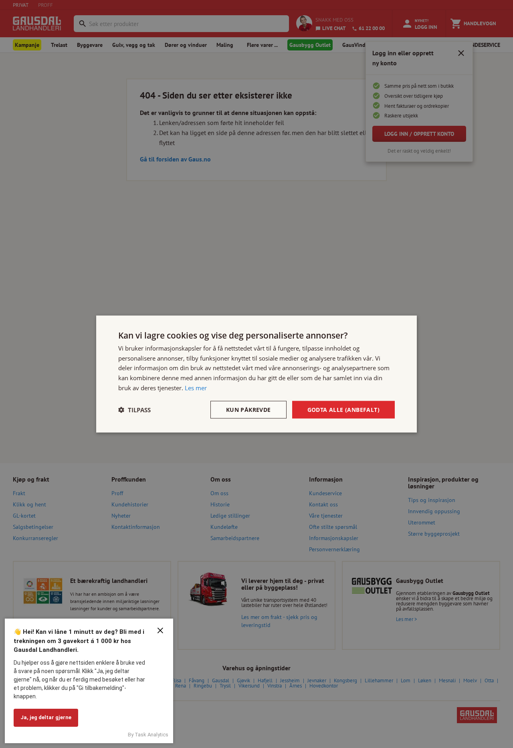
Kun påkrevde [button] (248, 409)
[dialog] (256, 374)
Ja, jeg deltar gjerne (45, 717)
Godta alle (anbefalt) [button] (343, 409)
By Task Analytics (148, 735)
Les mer (196, 387)
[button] (134, 409)
